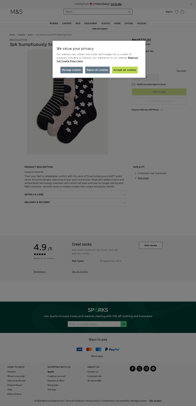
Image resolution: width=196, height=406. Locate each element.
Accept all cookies (125, 69)
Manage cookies (71, 69)
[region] (99, 59)
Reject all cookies (97, 69)
